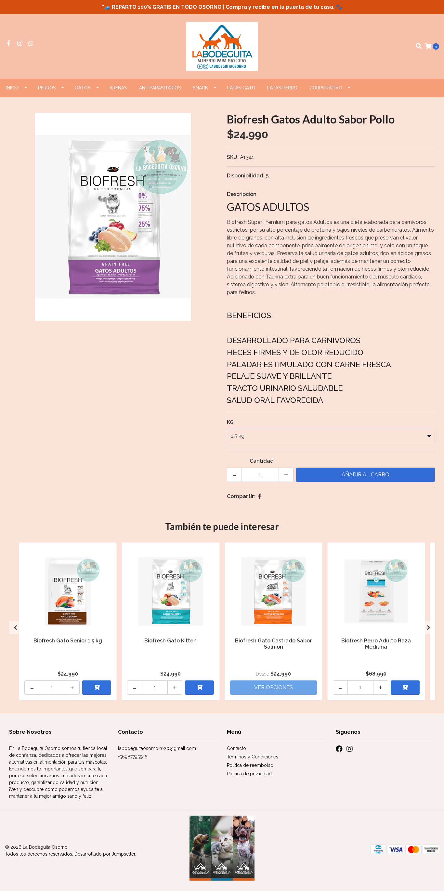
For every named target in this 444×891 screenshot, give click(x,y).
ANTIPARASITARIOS (160, 87)
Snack (200, 87)
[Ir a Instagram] (20, 44)
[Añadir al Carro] (96, 687)
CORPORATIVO (325, 87)
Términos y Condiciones (252, 756)
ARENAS (118, 87)
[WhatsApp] (31, 44)
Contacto (236, 748)
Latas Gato (241, 87)
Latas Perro (282, 87)
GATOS (83, 87)
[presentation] (15, 627)
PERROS (47, 87)
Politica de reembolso (250, 765)
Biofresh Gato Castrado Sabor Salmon (273, 644)
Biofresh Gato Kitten (170, 641)
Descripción (241, 194)
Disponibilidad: (246, 176)
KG (230, 422)
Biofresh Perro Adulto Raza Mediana (376, 644)
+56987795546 (133, 756)
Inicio (12, 87)
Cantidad (262, 461)
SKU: (233, 157)
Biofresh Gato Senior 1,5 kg (67, 641)
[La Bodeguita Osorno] (222, 46)
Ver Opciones (273, 687)
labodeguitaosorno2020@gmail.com (157, 748)
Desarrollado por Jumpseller (104, 854)
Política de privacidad (249, 773)
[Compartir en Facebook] (259, 496)
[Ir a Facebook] (8, 44)
